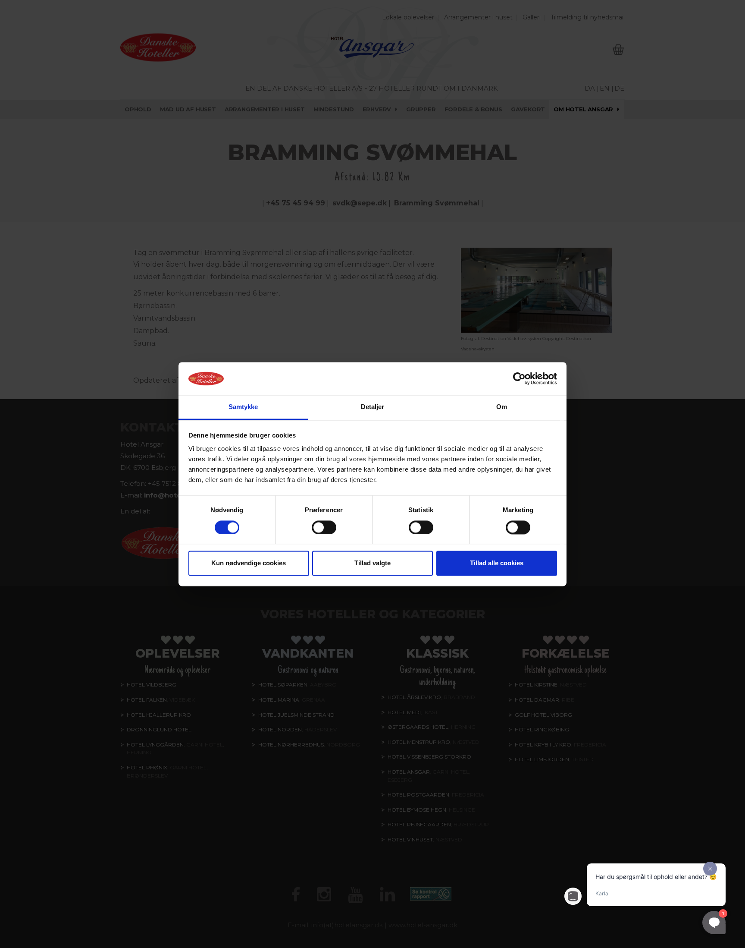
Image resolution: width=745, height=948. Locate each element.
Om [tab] (501, 407)
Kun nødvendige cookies (248, 563)
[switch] (324, 527)
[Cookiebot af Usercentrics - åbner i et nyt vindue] (519, 378)
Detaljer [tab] (373, 407)
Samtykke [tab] (243, 407)
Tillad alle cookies (496, 563)
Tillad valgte (372, 563)
